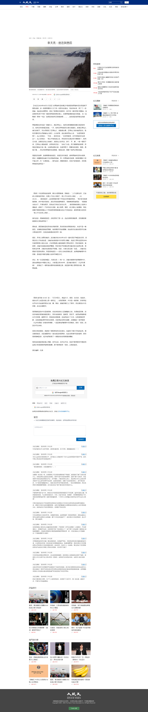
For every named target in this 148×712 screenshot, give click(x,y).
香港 (62, 7)
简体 (37, 2)
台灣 (56, 7)
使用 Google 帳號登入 (61, 392)
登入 (127, 2)
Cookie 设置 (74, 708)
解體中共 (63, 403)
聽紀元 (81, 7)
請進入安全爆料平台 (106, 125)
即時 (27, 7)
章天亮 (44, 38)
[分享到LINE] (38, 99)
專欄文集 (38, 38)
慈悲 (46, 403)
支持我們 (106, 196)
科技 (93, 7)
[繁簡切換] (58, 99)
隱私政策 (73, 395)
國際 (44, 7)
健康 (68, 7)
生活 (110, 7)
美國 (38, 7)
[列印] (50, 99)
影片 (74, 7)
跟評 (84, 446)
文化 (104, 7)
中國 (33, 7)
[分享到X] (42, 99)
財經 (87, 7)
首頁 (21, 7)
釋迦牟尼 (39, 403)
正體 (34, 2)
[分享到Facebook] (34, 99)
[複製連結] (46, 99)
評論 (50, 7)
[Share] (30, 610)
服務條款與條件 (66, 395)
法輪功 (57, 403)
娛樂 (98, 7)
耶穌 (51, 403)
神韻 (116, 7)
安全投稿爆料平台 (63, 411)
